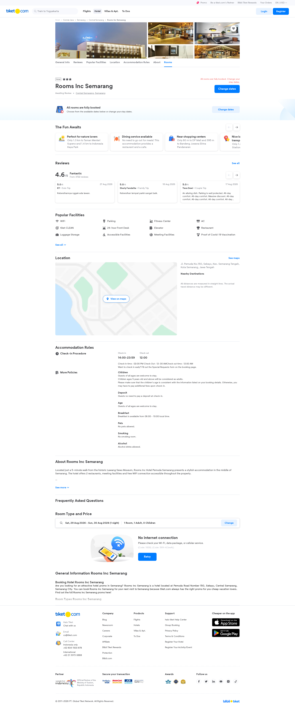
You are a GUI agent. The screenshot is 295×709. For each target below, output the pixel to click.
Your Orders (266, 2)
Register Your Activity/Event (178, 647)
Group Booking (172, 625)
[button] (116, 298)
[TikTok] (235, 681)
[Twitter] (206, 681)
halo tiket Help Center (176, 619)
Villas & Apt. (140, 630)
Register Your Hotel (174, 642)
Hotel (57, 20)
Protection (107, 653)
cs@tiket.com (70, 635)
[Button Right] (237, 175)
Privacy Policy (171, 630)
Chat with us (69, 625)
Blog (104, 619)
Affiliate (106, 642)
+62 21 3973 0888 (72, 655)
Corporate (107, 636)
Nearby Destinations (192, 273)
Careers (106, 630)
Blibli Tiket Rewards (247, 2)
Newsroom (107, 625)
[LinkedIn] (213, 681)
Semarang (81, 20)
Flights (137, 619)
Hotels (137, 625)
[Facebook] (198, 681)
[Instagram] (228, 681)
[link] (264, 11)
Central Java (68, 20)
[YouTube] (220, 681)
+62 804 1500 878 (72, 648)
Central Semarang (96, 20)
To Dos (137, 636)
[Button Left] (229, 175)
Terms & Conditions (174, 636)
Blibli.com (107, 658)
